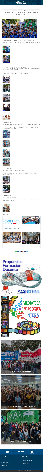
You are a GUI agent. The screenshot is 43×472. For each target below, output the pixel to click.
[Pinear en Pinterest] (23, 251)
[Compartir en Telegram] (27, 251)
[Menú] (1, 2)
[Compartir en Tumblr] (25, 251)
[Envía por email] (21, 251)
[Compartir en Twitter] (20, 251)
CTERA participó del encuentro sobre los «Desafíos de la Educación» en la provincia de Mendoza (21, 406)
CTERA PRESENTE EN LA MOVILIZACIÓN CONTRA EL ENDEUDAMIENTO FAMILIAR (21, 371)
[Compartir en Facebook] (18, 251)
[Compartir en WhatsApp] (16, 251)
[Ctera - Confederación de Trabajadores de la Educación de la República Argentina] (21, 2)
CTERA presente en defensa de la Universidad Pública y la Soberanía (21, 441)
